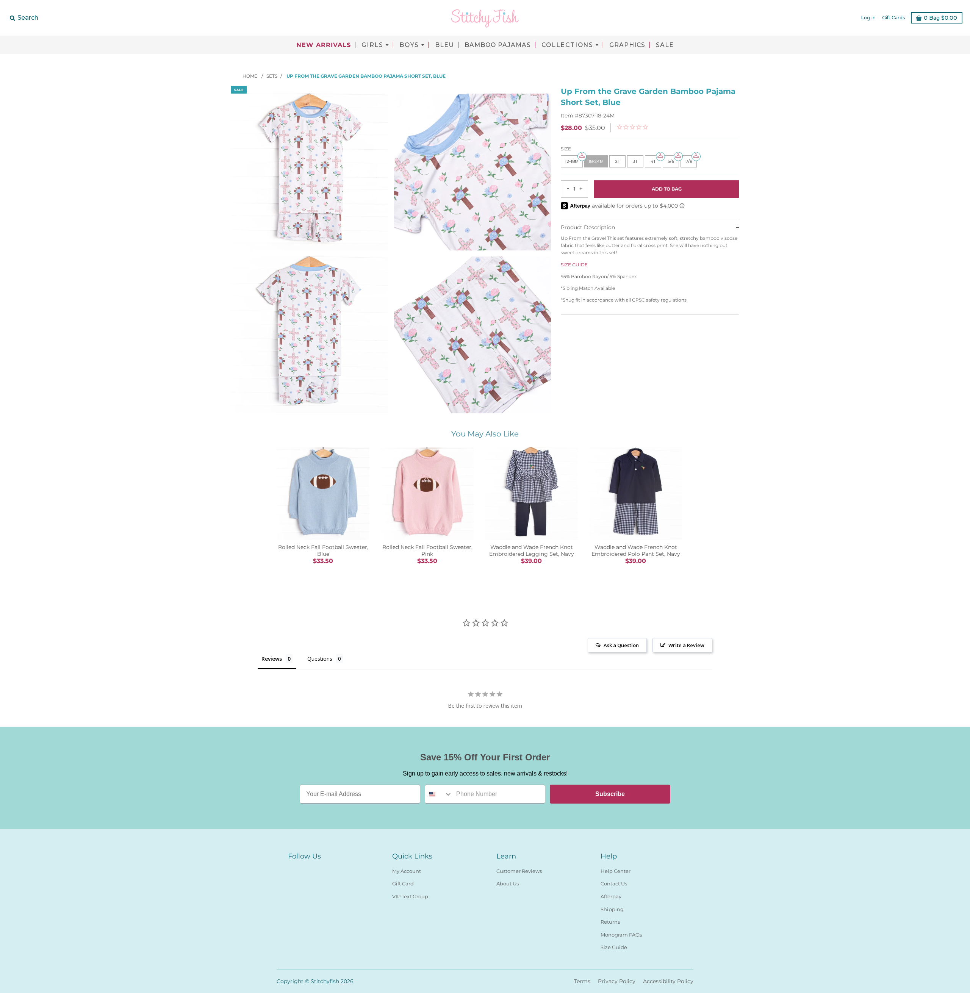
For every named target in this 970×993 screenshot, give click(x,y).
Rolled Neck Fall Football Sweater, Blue (323, 550)
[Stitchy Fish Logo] (485, 17)
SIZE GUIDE (574, 264)
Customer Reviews (519, 871)
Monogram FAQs (621, 935)
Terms (582, 981)
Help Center (615, 871)
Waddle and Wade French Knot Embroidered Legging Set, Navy (531, 550)
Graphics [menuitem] (627, 45)
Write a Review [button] (686, 645)
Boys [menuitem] (409, 45)
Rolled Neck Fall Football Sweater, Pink (427, 550)
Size (566, 149)
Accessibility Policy (668, 981)
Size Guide (614, 947)
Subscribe (610, 794)
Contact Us (614, 883)
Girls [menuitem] (372, 45)
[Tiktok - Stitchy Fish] (319, 869)
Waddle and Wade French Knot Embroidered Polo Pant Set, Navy (635, 550)
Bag (940, 17)
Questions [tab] (319, 658)
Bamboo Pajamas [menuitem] (498, 45)
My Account (406, 871)
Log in (868, 17)
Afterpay (611, 896)
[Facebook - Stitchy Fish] (292, 869)
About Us (507, 883)
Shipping (612, 909)
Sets (271, 76)
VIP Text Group (410, 896)
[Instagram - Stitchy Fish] (306, 869)
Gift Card (403, 883)
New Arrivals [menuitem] (323, 45)
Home (250, 76)
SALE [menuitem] (665, 45)
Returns (610, 922)
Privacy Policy (616, 981)
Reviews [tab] (271, 658)
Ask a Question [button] (621, 645)
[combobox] (438, 794)
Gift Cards (893, 17)
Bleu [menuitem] (444, 45)
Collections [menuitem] (567, 45)
